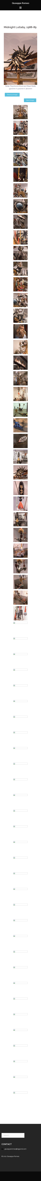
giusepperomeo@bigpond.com (15, 1149)
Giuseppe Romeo (20, 3)
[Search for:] (13, 1135)
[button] (12, 95)
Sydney (33, 1174)
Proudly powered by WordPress (12, 1174)
